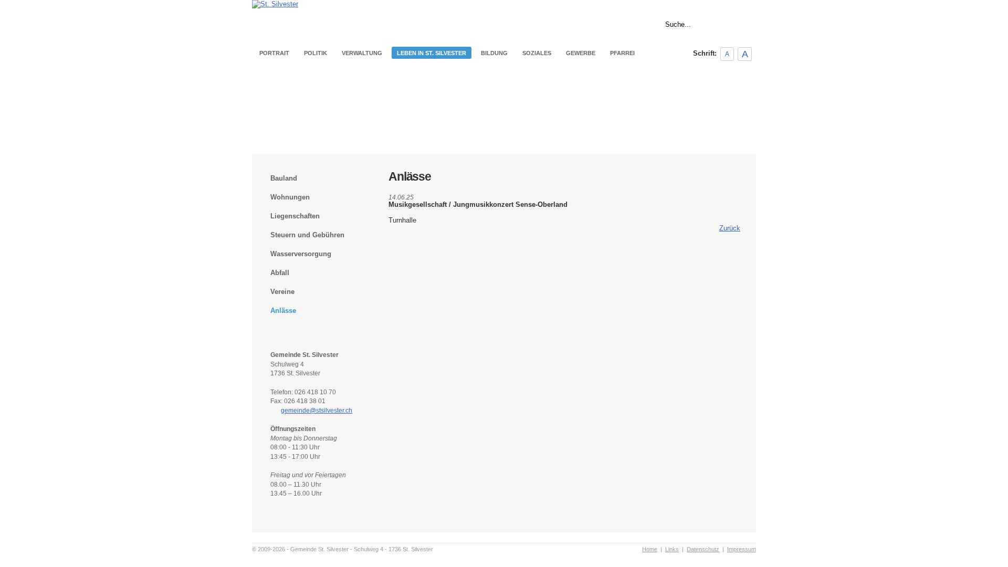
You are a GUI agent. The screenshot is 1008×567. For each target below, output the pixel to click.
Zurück (729, 228)
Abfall (279, 273)
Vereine (282, 292)
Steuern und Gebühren (307, 235)
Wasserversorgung (300, 254)
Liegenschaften (295, 216)
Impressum (741, 549)
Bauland (283, 178)
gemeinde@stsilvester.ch (316, 410)
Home (724, 4)
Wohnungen (290, 197)
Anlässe (283, 310)
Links (749, 4)
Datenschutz (703, 549)
